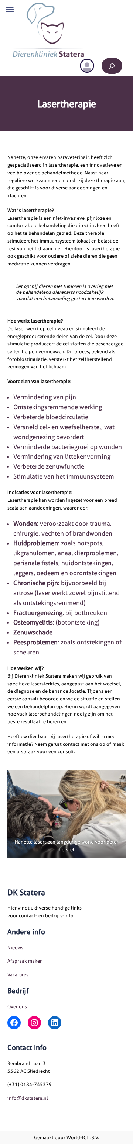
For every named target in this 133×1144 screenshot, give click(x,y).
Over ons (17, 1006)
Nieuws (15, 947)
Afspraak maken (25, 961)
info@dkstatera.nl (27, 1098)
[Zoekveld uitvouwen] (112, 66)
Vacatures (17, 974)
